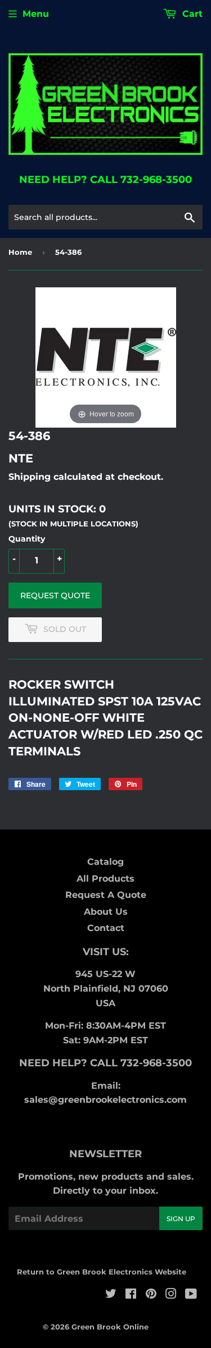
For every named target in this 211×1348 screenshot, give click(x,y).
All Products (105, 878)
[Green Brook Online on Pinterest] (151, 1295)
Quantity (26, 539)
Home (20, 251)
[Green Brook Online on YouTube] (191, 1295)
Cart (191, 13)
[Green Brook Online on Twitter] (110, 1295)
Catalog (105, 861)
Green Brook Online (110, 1326)
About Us (106, 911)
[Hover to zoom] (105, 356)
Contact (105, 928)
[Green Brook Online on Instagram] (171, 1295)
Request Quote (55, 595)
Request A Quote (105, 895)
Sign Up (181, 1218)
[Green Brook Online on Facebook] (131, 1295)
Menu (36, 13)
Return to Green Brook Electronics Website (101, 1271)
